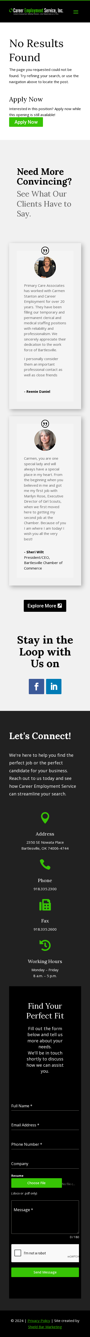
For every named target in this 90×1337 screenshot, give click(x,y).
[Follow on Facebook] (36, 686)
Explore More (42, 606)
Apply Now (26, 122)
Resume (17, 1176)
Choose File (36, 1183)
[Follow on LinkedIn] (53, 686)
